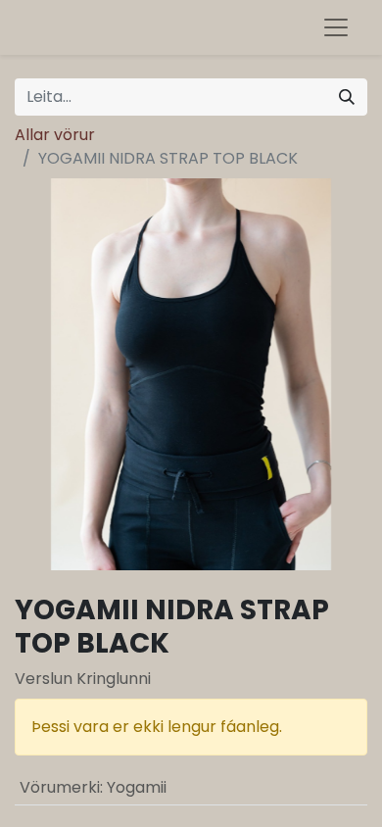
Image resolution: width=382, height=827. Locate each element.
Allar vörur (55, 134)
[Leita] (346, 97)
